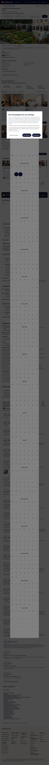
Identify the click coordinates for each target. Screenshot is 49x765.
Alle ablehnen (26, 135)
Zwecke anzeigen (13, 135)
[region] (24, 125)
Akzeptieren (36, 135)
